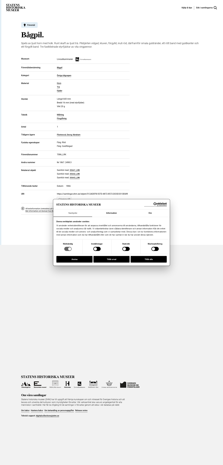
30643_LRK (75, 178)
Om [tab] (150, 213)
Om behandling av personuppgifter (59, 410)
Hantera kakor (37, 410)
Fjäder (59, 91)
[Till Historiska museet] (67, 384)
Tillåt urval (111, 259)
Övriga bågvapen (64, 75)
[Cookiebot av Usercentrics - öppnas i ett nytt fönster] (155, 204)
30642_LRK (75, 174)
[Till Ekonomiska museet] (40, 384)
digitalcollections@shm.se (47, 416)
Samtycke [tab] (72, 213)
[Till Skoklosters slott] (93, 384)
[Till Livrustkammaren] (79, 384)
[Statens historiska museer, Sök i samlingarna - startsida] (15, 7)
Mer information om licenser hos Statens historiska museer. (49, 211)
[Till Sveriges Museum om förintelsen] (129, 384)
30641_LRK (75, 170)
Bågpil (59, 67)
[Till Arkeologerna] (26, 384)
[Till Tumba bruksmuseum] (109, 384)
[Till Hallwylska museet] (55, 384)
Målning (60, 115)
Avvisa (74, 259)
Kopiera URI (65, 199)
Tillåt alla (149, 259)
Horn (59, 83)
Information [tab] (111, 213)
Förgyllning (62, 118)
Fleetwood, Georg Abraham (68, 135)
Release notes (81, 410)
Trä (58, 87)
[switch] (97, 249)
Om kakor (25, 410)
